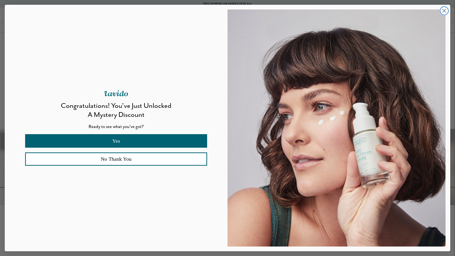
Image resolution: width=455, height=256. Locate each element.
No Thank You (116, 159)
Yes (116, 141)
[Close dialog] (444, 11)
